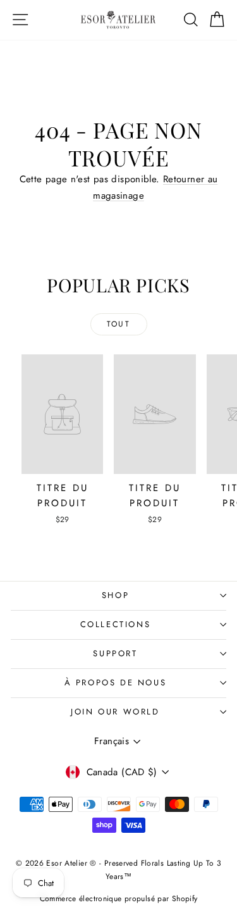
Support (115, 653)
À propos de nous (115, 682)
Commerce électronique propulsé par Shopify (119, 898)
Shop (115, 595)
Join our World (115, 712)
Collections (115, 624)
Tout (119, 324)
